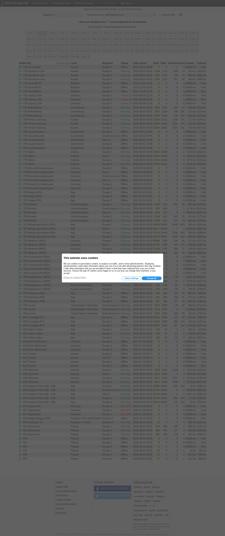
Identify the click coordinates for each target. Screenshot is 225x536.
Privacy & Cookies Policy (75, 277)
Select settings (132, 278)
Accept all (151, 278)
